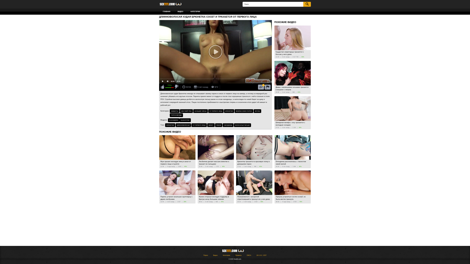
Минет (211, 125)
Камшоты (174, 111)
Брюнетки (229, 111)
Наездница (228, 125)
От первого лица (216, 111)
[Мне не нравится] (176, 87)
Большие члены (200, 111)
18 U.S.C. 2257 (261, 255)
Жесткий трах (186, 111)
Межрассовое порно (244, 111)
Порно (205, 255)
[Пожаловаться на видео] (268, 87)
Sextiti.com (172, 4)
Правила (238, 255)
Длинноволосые (183, 125)
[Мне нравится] (162, 87)
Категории (226, 255)
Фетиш (257, 111)
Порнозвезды (176, 115)
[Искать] (307, 4)
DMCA (249, 255)
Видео (215, 255)
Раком (218, 125)
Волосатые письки (242, 125)
